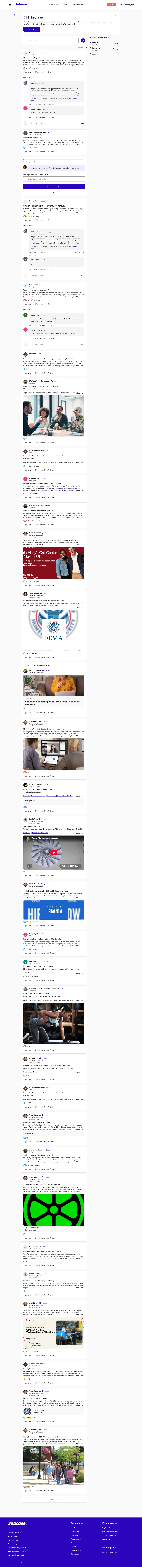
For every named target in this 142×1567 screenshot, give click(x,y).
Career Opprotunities (65, 796)
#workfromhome (55, 490)
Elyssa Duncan (30, 665)
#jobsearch (45, 490)
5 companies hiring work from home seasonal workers (52, 703)
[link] (27, 72)
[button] (10, 4)
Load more (54, 1499)
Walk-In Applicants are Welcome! (35, 833)
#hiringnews (65, 490)
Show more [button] (80, 65)
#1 (37, 386)
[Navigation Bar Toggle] (10, 4)
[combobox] (54, 179)
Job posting (51, 796)
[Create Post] (83, 40)
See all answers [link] (28, 77)
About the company (38, 796)
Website (26, 796)
